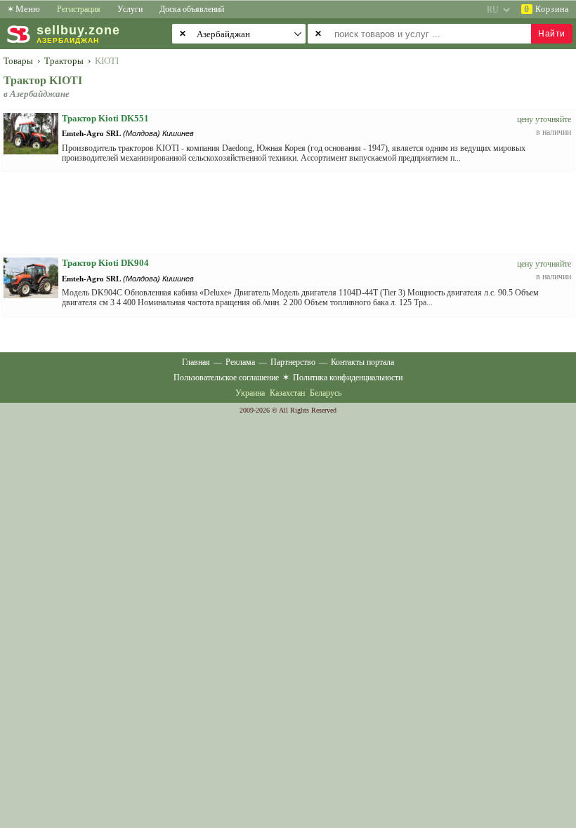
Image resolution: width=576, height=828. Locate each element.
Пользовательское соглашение (226, 377)
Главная (196, 362)
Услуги (130, 9)
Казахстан (287, 393)
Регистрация (78, 9)
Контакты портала (362, 362)
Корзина (546, 9)
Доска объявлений (191, 9)
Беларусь (325, 393)
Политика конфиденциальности (347, 377)
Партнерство (292, 362)
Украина (250, 393)
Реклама (240, 362)
